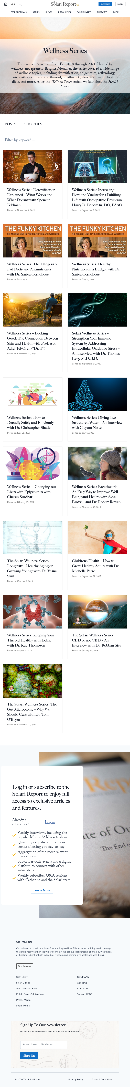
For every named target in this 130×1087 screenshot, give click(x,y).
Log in (50, 822)
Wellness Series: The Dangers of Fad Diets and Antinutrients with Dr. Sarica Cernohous (32, 269)
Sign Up (29, 1055)
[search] (7, 4)
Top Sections (19, 12)
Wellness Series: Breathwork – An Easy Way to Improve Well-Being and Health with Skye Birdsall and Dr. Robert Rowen (96, 494)
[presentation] (32, 166)
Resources (64, 12)
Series (35, 12)
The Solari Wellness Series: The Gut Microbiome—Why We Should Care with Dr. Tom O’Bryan (32, 712)
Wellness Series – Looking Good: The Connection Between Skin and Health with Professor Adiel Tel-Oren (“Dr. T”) (32, 341)
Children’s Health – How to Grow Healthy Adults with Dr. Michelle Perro (95, 566)
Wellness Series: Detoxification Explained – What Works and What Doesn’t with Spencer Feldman (31, 197)
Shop (116, 12)
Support (102, 12)
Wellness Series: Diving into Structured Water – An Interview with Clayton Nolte (97, 422)
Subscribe (105, 4)
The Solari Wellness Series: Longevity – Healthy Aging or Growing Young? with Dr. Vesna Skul (32, 568)
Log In (120, 4)
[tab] (10, 124)
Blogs (49, 12)
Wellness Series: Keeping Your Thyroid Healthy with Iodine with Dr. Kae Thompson (30, 640)
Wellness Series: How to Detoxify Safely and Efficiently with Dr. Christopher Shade (30, 422)
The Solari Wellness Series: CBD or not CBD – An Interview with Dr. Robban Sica (96, 640)
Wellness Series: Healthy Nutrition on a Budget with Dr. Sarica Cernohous (96, 269)
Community (84, 12)
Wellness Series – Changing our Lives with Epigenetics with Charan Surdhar (31, 491)
